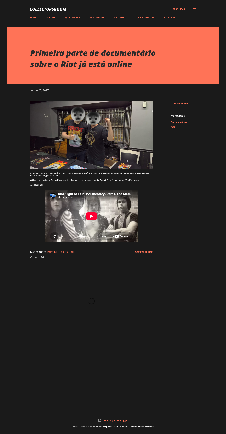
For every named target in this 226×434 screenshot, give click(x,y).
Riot (173, 126)
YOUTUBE (119, 17)
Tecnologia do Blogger (115, 420)
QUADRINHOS (72, 17)
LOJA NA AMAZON (144, 17)
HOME (33, 17)
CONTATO (170, 17)
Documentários (179, 122)
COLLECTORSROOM (48, 9)
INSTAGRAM (97, 17)
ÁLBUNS (50, 17)
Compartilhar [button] (180, 103)
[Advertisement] (86, 368)
